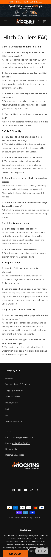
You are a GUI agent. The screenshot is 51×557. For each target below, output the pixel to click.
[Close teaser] (28, 549)
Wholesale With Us (13, 421)
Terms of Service (12, 396)
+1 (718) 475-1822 (21, 443)
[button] (5, 22)
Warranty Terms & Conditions (18, 384)
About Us (9, 377)
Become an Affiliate (14, 454)
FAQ (7, 408)
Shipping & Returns (14, 390)
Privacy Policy (11, 402)
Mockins (24, 517)
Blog (7, 415)
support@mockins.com (22, 437)
